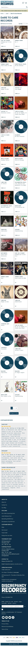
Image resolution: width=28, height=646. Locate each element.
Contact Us (4, 505)
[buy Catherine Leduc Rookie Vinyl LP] (7, 315)
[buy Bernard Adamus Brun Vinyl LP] (7, 268)
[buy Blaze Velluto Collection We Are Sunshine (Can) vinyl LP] (21, 55)
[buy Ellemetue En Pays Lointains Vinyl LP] (21, 126)
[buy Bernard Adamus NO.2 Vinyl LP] (21, 32)
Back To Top (14, 413)
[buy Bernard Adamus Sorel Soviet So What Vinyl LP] (21, 268)
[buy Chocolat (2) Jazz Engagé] (21, 79)
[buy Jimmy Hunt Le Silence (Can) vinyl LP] (7, 173)
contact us (4, 581)
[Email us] (3, 617)
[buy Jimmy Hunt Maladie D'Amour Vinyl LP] (21, 340)
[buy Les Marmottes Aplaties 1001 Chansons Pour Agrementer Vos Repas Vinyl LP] (21, 173)
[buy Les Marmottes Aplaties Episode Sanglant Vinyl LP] (7, 197)
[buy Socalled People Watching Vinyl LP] (21, 221)
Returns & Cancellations (7, 626)
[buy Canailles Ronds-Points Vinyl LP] (21, 292)
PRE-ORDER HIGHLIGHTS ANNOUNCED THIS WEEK (14, 10)
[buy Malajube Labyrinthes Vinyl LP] (7, 362)
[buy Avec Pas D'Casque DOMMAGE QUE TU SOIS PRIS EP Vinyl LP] (7, 32)
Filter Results (13, 644)
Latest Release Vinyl (6, 516)
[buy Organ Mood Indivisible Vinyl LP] (7, 221)
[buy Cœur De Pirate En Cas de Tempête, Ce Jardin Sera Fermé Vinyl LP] (21, 316)
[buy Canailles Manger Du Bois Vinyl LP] (7, 292)
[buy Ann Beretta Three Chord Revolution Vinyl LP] (7, 244)
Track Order (4, 532)
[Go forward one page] (16, 408)
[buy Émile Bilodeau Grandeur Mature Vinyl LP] (7, 150)
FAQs (3, 527)
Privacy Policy (5, 623)
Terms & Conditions (8, 612)
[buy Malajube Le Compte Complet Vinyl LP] (21, 362)
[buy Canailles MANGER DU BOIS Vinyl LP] (7, 79)
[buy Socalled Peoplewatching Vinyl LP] (21, 386)
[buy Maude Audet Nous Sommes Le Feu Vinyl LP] (7, 386)
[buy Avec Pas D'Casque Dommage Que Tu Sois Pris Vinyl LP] (21, 244)
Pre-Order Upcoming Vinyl (8, 513)
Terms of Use (5, 629)
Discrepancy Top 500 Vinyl (8, 521)
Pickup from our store (7, 535)
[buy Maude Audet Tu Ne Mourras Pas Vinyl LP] (21, 197)
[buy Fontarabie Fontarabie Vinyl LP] (7, 339)
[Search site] (26, 7)
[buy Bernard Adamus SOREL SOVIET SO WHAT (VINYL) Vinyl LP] (7, 55)
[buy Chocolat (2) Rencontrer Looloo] (7, 103)
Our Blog (4, 507)
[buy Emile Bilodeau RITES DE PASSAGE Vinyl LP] (21, 150)
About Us (4, 502)
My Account (4, 530)
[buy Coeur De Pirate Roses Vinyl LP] (7, 126)
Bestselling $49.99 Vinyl (7, 518)
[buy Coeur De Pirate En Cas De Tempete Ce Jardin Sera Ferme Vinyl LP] (21, 103)
